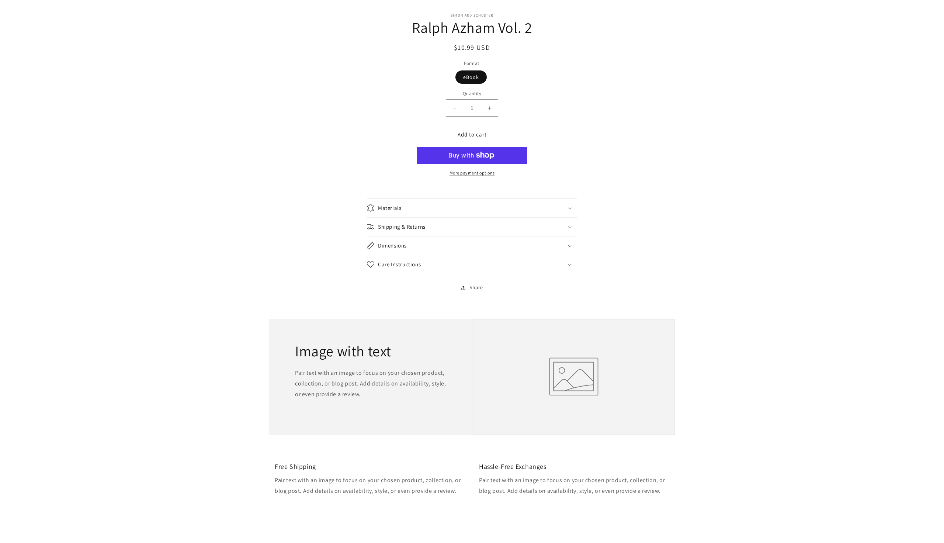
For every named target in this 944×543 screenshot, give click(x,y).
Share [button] (476, 287)
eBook (471, 77)
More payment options (472, 173)
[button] (472, 208)
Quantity (472, 93)
